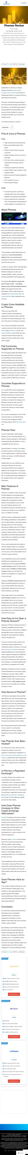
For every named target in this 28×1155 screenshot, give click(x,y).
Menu (25, 3)
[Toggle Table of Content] (11, 127)
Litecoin (3, 333)
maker (19, 448)
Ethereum (13, 330)
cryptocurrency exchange (9, 92)
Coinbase (14, 1059)
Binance (14, 975)
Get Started (13, 994)
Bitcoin (3, 330)
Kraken (14, 1017)
